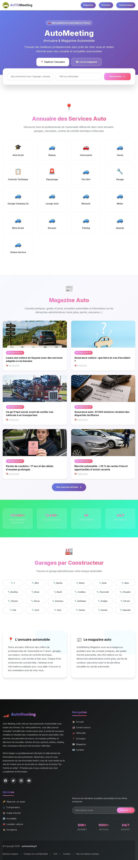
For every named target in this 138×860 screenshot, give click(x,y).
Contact (78, 749)
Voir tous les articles (67, 487)
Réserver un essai (14, 801)
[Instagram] (21, 780)
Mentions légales (10, 854)
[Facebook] (5, 780)
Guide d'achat (11, 813)
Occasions (10, 829)
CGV (55, 854)
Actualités (9, 818)
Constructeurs (126, 5)
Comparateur (11, 807)
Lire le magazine (86, 61)
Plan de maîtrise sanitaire (87, 854)
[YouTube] (29, 780)
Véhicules (79, 733)
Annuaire (105, 5)
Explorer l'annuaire (53, 61)
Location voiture (13, 824)
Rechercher (116, 76)
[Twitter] (13, 780)
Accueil (78, 721)
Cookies (67, 854)
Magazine (88, 5)
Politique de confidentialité (36, 854)
